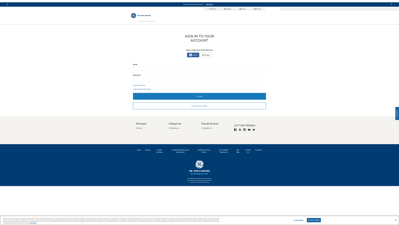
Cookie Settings (299, 220)
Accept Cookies (314, 220)
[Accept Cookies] (395, 220)
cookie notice (33, 223)
